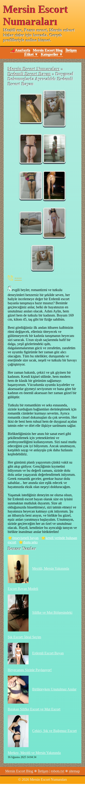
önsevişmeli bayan (25, 538)
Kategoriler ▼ (52, 54)
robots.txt (57, 771)
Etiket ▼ (31, 54)
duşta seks (30, 542)
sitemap (74, 771)
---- (18, 278)
